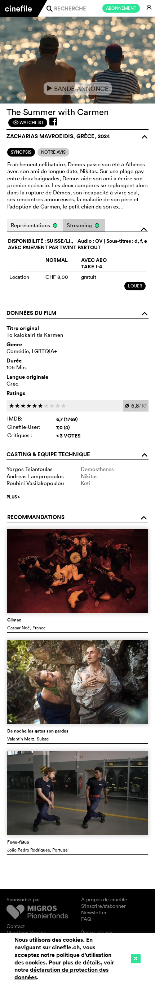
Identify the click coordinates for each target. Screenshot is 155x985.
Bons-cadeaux (96, 932)
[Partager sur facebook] (53, 121)
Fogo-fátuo (18, 842)
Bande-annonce (77, 88)
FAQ (86, 919)
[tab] (21, 152)
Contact (15, 926)
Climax (14, 620)
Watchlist (28, 122)
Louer (135, 286)
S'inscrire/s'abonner (103, 906)
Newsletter (94, 912)
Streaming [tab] (80, 225)
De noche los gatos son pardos (37, 731)
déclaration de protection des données (61, 973)
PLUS (13, 497)
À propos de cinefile (104, 899)
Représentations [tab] (31, 225)
